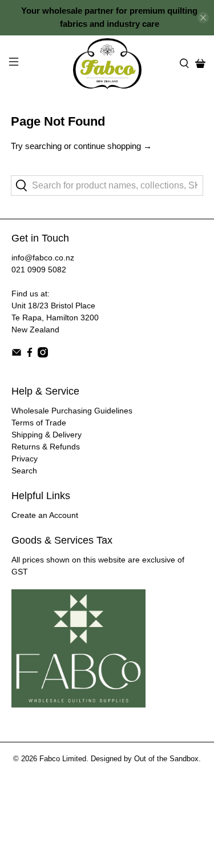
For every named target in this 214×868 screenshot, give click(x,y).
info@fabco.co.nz (42, 257)
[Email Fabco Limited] (16, 354)
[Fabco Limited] (107, 63)
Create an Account (44, 515)
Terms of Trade (38, 422)
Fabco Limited (62, 759)
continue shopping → (113, 146)
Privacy (24, 458)
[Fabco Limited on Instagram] (43, 354)
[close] (203, 17)
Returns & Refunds (45, 446)
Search (24, 470)
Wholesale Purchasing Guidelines (71, 410)
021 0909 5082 (38, 269)
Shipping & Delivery (46, 434)
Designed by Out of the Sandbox (145, 759)
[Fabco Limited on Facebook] (30, 354)
